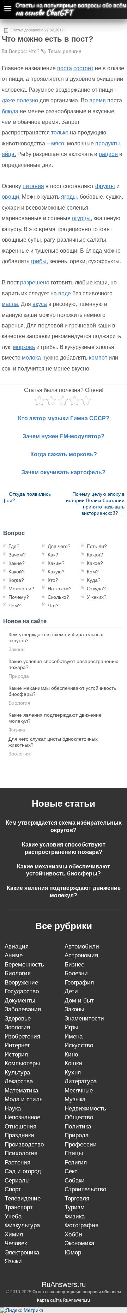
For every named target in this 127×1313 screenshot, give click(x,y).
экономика (79, 1243)
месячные (79, 1090)
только (59, 132)
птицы (74, 1153)
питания (33, 186)
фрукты (105, 186)
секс (71, 1171)
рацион (108, 154)
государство (22, 991)
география (79, 982)
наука (13, 1108)
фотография (81, 1225)
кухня (73, 1072)
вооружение (21, 982)
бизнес (74, 964)
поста (64, 68)
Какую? (56, 571)
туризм (75, 1207)
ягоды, (69, 197)
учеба (13, 1216)
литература (81, 1081)
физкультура (22, 1225)
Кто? (53, 580)
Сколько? (58, 597)
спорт (13, 1189)
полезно (27, 100)
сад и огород (23, 1171)
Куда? (94, 580)
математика (21, 1090)
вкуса (39, 304)
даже (8, 100)
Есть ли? (97, 546)
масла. (10, 304)
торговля (77, 1198)
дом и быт (79, 1000)
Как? (53, 555)
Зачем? (17, 555)
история (16, 1054)
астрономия (81, 955)
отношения (20, 1126)
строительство (85, 1189)
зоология (19, 754)
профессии (81, 1144)
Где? (13, 546)
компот (98, 358)
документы (20, 1000)
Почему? (18, 597)
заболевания (23, 1009)
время (97, 100)
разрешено (34, 282)
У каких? (97, 597)
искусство (79, 1045)
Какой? (16, 571)
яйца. (9, 154)
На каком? (60, 588)
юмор (73, 1252)
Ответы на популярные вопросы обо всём (71, 5)
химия (14, 1234)
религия (72, 51)
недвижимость (85, 1108)
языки (13, 1261)
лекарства (19, 1081)
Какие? (16, 563)
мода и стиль (24, 1099)
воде (64, 293)
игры (71, 1027)
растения (17, 1162)
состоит (83, 68)
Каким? (56, 563)
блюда (10, 111)
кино (71, 1054)
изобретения (22, 1036)
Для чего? (59, 546)
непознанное (22, 1117)
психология (21, 1153)
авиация (17, 946)
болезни (76, 973)
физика (16, 730)
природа (18, 676)
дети (71, 991)
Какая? (95, 555)
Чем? (14, 605)
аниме (14, 955)
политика (78, 1126)
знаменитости (84, 1018)
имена (74, 1036)
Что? (34, 51)
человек (16, 1243)
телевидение (23, 1198)
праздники (19, 1135)
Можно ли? (21, 588)
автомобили (82, 946)
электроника (22, 1252)
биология (19, 703)
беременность (24, 964)
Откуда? (96, 588)
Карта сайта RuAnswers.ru (63, 1300)
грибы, (39, 261)
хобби (73, 1234)
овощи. (11, 197)
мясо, (58, 143)
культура (17, 1072)
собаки (75, 1180)
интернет (17, 1045)
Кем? (93, 571)
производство (24, 1144)
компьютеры (22, 1063)
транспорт (19, 1207)
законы (16, 649)
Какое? (95, 563)
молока (31, 358)
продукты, (108, 143)
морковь (24, 347)
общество (79, 1117)
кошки (73, 1063)
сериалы (17, 1180)
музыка (75, 1099)
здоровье (18, 1018)
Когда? (16, 580)
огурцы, (82, 218)
